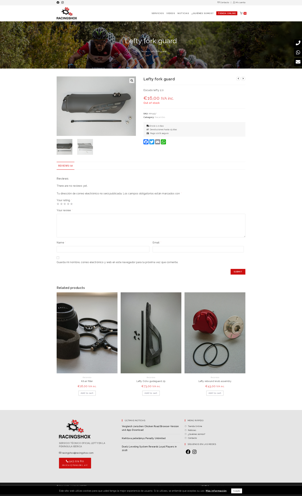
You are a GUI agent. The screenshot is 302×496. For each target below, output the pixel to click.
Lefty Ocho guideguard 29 (151, 381)
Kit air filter (87, 381)
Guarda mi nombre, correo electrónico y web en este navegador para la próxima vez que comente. (117, 262)
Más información (216, 490)
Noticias (192, 430)
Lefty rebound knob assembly (215, 381)
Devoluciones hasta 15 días (163, 129)
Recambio (160, 117)
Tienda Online (195, 426)
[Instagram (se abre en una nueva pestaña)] (62, 2)
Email (157, 242)
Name (61, 242)
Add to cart (87, 393)
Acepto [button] (236, 491)
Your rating (64, 200)
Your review (65, 210)
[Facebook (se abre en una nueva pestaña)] (58, 2)
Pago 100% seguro (159, 133)
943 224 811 (75, 463)
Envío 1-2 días (156, 126)
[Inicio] (136, 51)
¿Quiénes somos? (196, 434)
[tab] (65, 166)
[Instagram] (194, 451)
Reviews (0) (65, 165)
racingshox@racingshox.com (77, 453)
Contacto (225, 2)
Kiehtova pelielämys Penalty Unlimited (144, 438)
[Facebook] (188, 451)
